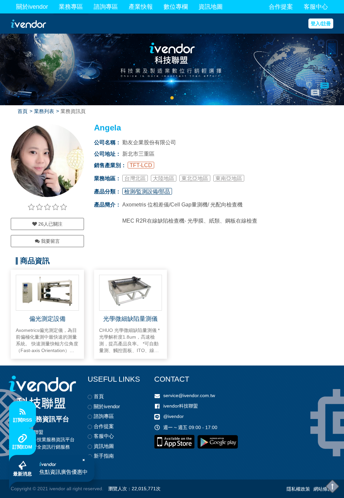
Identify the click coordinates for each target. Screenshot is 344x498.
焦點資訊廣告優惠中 (63, 472)
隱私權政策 (298, 489)
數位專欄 (176, 6)
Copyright (21, 488)
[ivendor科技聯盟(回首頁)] (42, 392)
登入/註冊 (321, 23)
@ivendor (173, 416)
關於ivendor (32, 6)
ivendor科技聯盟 (180, 406)
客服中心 (316, 6)
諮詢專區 (106, 6)
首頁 (22, 111)
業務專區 (71, 6)
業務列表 (44, 111)
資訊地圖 (211, 6)
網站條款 (322, 489)
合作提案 (281, 6)
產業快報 (141, 6)
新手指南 (104, 456)
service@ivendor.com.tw (189, 395)
